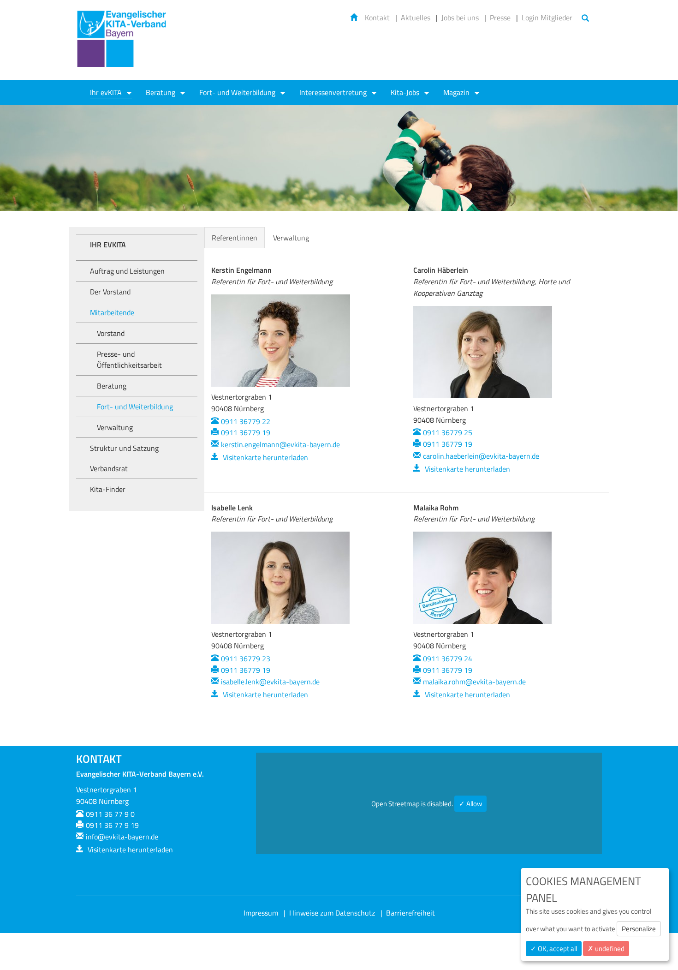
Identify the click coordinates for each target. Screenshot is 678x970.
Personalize (639, 928)
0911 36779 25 (447, 432)
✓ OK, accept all (553, 948)
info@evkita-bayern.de (122, 836)
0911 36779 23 (245, 658)
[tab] (324, 232)
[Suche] (585, 19)
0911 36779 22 (245, 421)
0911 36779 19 (245, 432)
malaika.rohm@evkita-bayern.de (474, 681)
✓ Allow (470, 803)
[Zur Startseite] (122, 44)
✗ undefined (606, 948)
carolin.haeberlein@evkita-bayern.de (481, 455)
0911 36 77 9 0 (110, 814)
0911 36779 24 (447, 658)
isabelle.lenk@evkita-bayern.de (270, 681)
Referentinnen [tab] (234, 237)
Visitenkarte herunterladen (264, 457)
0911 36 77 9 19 (112, 825)
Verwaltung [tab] (291, 237)
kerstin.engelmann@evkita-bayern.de (280, 444)
